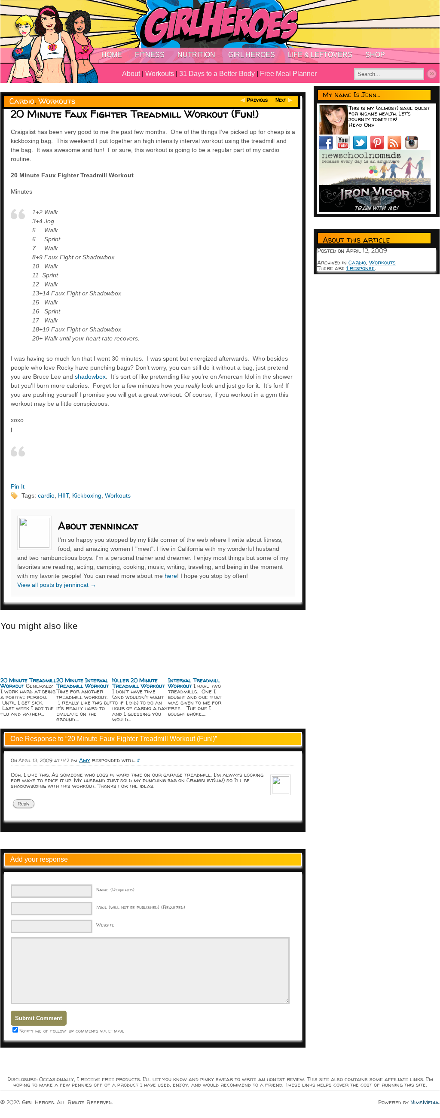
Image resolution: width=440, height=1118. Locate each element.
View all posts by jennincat (56, 584)
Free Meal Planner (288, 73)
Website (105, 924)
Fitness (150, 54)
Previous (257, 99)
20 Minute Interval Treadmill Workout (82, 683)
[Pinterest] (379, 147)
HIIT (63, 495)
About (131, 73)
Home (111, 54)
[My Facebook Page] (327, 147)
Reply (24, 803)
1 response (360, 268)
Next (280, 99)
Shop (375, 54)
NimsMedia (424, 1102)
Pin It (17, 486)
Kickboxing (86, 495)
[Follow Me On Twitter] (361, 147)
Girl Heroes (251, 54)
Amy (84, 760)
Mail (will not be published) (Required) (140, 907)
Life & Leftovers (320, 54)
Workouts (159, 73)
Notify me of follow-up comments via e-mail (71, 1030)
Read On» (361, 124)
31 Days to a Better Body (217, 73)
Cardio (21, 101)
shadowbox (90, 376)
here (171, 575)
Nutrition (196, 54)
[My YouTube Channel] (344, 147)
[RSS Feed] (396, 147)
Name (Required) (115, 889)
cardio (46, 495)
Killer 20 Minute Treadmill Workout (138, 683)
